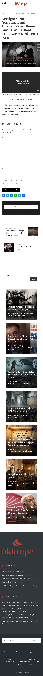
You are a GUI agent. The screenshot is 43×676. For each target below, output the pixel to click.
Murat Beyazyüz (14, 382)
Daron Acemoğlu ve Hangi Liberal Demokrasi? (21, 337)
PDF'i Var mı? (6, 13)
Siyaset (10, 519)
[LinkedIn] (12, 196)
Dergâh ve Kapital (17, 474)
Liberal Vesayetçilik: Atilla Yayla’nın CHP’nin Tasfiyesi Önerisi (21, 510)
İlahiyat (26, 483)
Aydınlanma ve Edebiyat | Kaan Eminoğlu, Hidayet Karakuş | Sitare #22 (15, 232)
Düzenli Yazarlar (24, 662)
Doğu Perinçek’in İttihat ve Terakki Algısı (25, 247)
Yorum (4, 137)
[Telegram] (20, 196)
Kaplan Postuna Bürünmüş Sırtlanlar (13, 609)
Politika (11, 350)
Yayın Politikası (33, 664)
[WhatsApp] (16, 196)
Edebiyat (11, 316)
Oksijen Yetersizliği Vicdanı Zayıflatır (21, 308)
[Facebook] (4, 196)
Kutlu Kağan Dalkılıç (15, 346)
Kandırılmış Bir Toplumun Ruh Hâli (12, 615)
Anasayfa (11, 659)
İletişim (21, 667)
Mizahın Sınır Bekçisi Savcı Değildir (13, 621)
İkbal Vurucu (22, 513)
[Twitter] (8, 196)
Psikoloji (26, 383)
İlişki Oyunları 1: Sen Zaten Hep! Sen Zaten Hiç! (21, 373)
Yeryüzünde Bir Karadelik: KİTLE (21, 410)
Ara (7, 275)
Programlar (10, 662)
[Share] (24, 196)
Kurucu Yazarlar (18, 664)
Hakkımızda (31, 659)
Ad (3, 169)
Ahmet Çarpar (24, 309)
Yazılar (21, 659)
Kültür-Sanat (20, 316)
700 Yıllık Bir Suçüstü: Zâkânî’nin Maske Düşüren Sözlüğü (21, 442)
